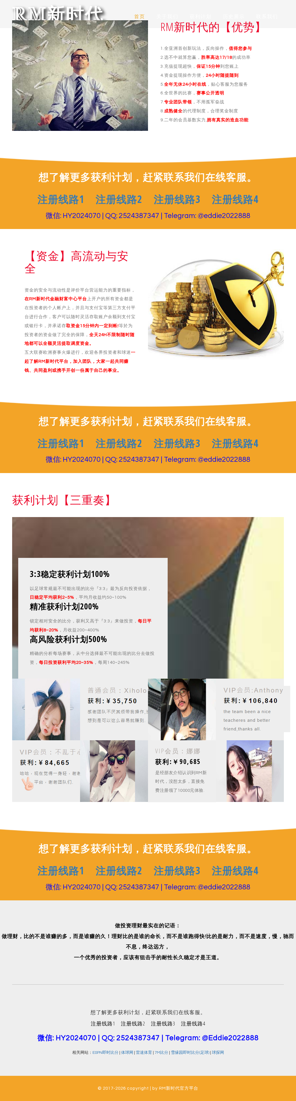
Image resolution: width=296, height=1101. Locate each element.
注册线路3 (177, 199)
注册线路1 (61, 199)
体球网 (127, 1053)
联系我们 (267, 16)
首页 (139, 16)
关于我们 (167, 16)
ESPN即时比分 (105, 1053)
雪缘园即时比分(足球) (190, 1053)
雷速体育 (144, 1053)
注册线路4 (235, 199)
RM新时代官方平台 (178, 1088)
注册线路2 (119, 199)
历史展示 (234, 16)
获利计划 (201, 16)
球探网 (218, 1053)
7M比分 (161, 1053)
